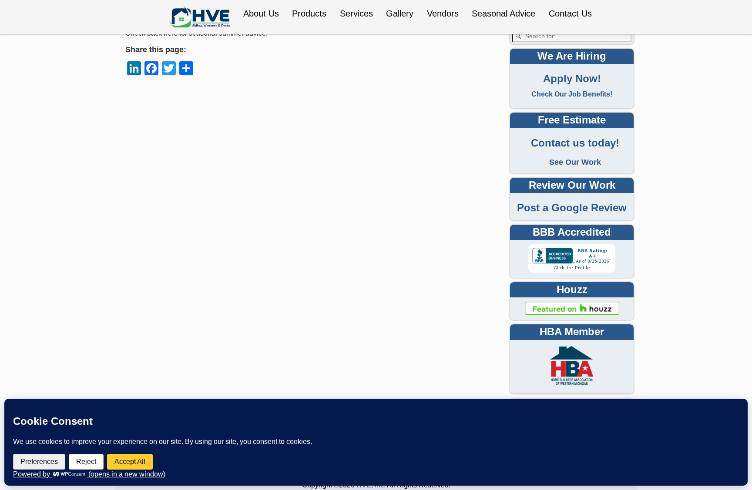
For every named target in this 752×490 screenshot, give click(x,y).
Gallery (399, 13)
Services (356, 13)
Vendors (443, 13)
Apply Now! (572, 78)
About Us (261, 13)
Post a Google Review (572, 207)
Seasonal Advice (503, 13)
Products (309, 13)
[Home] (199, 17)
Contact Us (570, 13)
